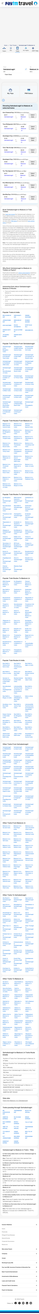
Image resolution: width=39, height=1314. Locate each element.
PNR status (14, 221)
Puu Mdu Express (8, 182)
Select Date (33, 116)
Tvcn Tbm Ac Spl (8, 147)
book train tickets (10, 214)
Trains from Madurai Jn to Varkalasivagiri (15, 1100)
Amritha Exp (7, 194)
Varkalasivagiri (8, 117)
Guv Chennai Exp (8, 112)
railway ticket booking (24, 273)
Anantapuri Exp (8, 136)
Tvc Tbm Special (8, 171)
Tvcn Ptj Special (8, 124)
